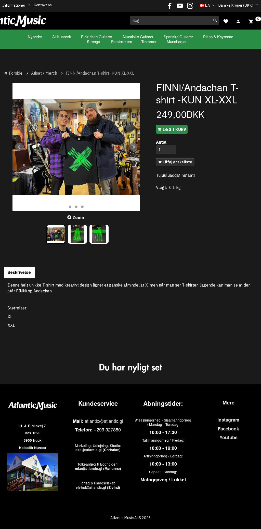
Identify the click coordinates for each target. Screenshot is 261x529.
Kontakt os (43, 5)
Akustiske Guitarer (137, 36)
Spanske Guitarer (178, 36)
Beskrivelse (19, 272)
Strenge (93, 41)
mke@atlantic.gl (88, 468)
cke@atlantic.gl (88, 449)
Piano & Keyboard (218, 36)
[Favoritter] (225, 21)
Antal (161, 142)
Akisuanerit (61, 36)
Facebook (228, 428)
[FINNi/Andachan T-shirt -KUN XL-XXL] (76, 147)
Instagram (228, 419)
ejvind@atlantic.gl (91, 487)
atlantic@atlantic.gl (104, 420)
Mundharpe (176, 41)
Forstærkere (121, 41)
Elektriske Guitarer (96, 36)
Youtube (228, 437)
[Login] (238, 21)
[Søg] (215, 20)
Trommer (148, 41)
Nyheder (35, 36)
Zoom (78, 217)
